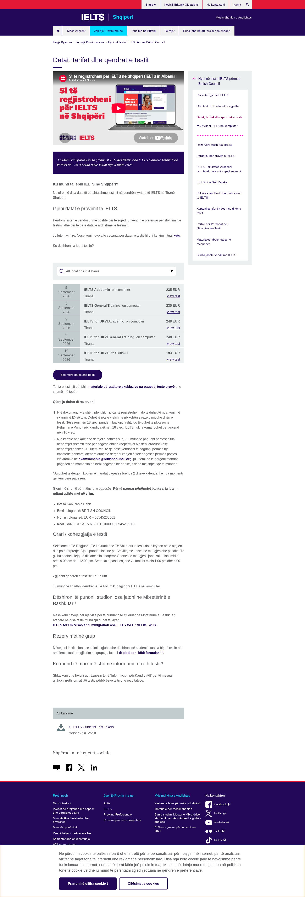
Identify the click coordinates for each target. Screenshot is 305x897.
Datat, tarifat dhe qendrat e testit (220, 117)
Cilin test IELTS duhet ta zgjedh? (218, 106)
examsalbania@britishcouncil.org (105, 459)
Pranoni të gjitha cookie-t (88, 883)
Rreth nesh (60, 795)
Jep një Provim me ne (108, 30)
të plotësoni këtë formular (139, 653)
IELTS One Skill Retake (212, 182)
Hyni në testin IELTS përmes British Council (219, 81)
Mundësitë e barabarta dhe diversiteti (71, 820)
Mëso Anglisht (76, 30)
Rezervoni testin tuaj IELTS (214, 144)
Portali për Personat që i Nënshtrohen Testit (212, 226)
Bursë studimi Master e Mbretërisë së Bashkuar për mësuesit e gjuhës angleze (178, 818)
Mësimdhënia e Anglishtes (172, 795)
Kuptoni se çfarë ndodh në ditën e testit (219, 211)
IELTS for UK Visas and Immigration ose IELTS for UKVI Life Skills (104, 625)
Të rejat (169, 30)
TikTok (218, 840)
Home (58, 31)
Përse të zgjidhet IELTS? (213, 95)
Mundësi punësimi (65, 827)
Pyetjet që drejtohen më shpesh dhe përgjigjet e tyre (74, 810)
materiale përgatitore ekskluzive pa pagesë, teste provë (131, 386)
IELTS (108, 809)
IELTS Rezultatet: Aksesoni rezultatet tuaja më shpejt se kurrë (219, 169)
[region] (152, 871)
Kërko (249, 5)
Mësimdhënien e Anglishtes (234, 17)
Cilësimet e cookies (143, 883)
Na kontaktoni (216, 4)
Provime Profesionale (118, 814)
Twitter (218, 813)
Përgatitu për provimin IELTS (215, 155)
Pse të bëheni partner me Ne (72, 833)
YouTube (220, 822)
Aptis (107, 803)
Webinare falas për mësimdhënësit (177, 803)
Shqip (150, 4)
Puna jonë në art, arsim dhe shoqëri (206, 30)
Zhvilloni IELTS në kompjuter (219, 125)
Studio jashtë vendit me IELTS (216, 255)
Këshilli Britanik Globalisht (181, 4)
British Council (65, 17)
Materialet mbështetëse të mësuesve (214, 242)
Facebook (221, 804)
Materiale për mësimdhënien (173, 809)
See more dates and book (78, 374)
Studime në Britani (144, 30)
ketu (176, 235)
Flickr (218, 831)
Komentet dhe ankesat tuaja (71, 838)
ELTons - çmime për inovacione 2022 (175, 829)
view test (173, 296)
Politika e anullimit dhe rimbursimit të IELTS (219, 195)
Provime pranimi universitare (122, 820)
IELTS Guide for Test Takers (93, 727)
